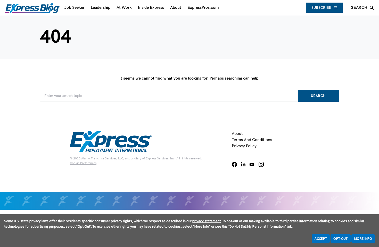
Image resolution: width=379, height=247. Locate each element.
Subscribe (321, 7)
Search (318, 96)
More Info (363, 238)
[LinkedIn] (243, 164)
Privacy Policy (244, 146)
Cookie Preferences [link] (83, 163)
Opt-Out (340, 238)
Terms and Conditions (252, 139)
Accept (321, 238)
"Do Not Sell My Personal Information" (257, 226)
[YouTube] (251, 164)
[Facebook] (234, 164)
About (237, 133)
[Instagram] (261, 164)
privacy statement (206, 221)
